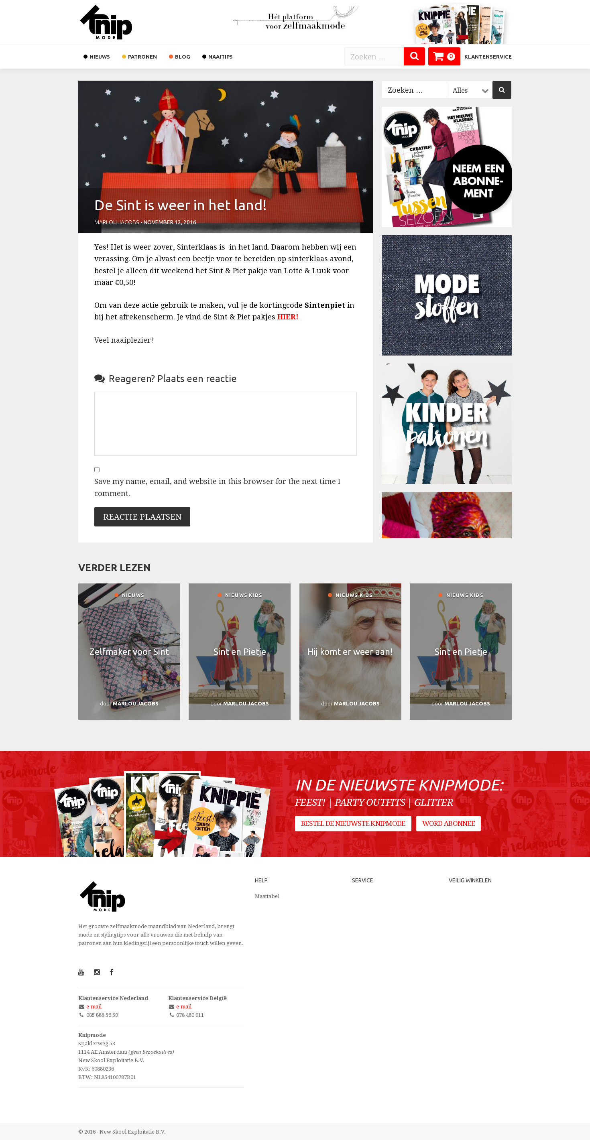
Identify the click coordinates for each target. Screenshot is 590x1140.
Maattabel (267, 896)
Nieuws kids (243, 595)
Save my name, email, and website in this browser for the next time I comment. (217, 487)
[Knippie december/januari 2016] (225, 834)
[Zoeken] (414, 56)
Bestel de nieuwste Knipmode (353, 823)
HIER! (289, 317)
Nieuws (132, 595)
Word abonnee (448, 823)
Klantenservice (488, 56)
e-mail (94, 1007)
